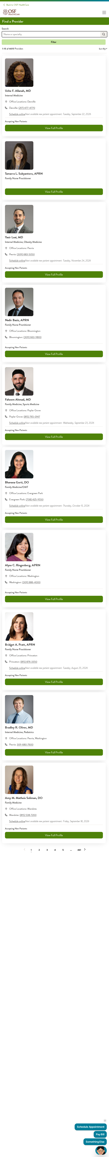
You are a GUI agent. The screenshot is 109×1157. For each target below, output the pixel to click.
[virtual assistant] (101, 1150)
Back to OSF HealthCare (17, 5)
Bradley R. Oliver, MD (19, 727)
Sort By (102, 48)
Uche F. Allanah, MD (18, 90)
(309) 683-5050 (26, 254)
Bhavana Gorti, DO (17, 482)
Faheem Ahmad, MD (18, 399)
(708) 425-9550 (34, 499)
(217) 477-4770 (27, 108)
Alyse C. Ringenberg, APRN (22, 565)
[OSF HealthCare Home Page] (11, 12)
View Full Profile (54, 128)
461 (79, 850)
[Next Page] (84, 849)
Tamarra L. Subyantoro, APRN (24, 173)
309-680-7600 (25, 744)
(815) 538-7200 (28, 815)
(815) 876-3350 (28, 662)
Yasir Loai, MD (14, 237)
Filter (53, 42)
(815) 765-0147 (32, 416)
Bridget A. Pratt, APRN (20, 644)
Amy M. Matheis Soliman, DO (24, 798)
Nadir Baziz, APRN (17, 320)
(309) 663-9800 (32, 337)
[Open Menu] (104, 12)
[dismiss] (105, 1120)
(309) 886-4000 (31, 582)
